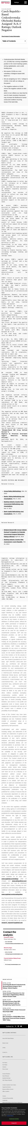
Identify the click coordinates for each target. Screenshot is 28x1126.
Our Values (4, 1062)
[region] (14, 1114)
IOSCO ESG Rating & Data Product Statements (12, 1102)
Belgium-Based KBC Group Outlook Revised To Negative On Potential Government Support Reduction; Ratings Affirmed (15, 433)
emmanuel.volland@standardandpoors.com (14, 943)
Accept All (14, 1123)
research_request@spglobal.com (12, 922)
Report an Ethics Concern (7, 1089)
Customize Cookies (14, 1118)
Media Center (5, 1043)
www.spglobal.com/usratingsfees (12, 894)
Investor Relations (6, 1073)
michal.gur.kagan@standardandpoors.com (14, 954)
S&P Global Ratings (9, 1032)
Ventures (4, 1067)
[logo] (5, 2)
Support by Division (6, 1087)
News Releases (5, 1075)
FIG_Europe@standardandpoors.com (13, 964)
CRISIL (4, 1047)
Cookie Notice (10, 1115)
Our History (4, 1064)
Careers (4, 1096)
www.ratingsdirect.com (19, 881)
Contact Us (4, 1052)
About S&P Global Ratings (8, 1038)
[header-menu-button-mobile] (25, 2)
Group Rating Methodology (12, 491)
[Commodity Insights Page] (16, 1026)
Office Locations (5, 1091)
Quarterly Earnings (6, 1078)
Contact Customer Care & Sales (9, 1084)
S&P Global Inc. (7, 1056)
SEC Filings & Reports (7, 1080)
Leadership (4, 1100)
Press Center (5, 1069)
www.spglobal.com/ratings (10, 879)
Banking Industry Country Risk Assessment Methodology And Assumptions (14, 504)
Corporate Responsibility (7, 1098)
